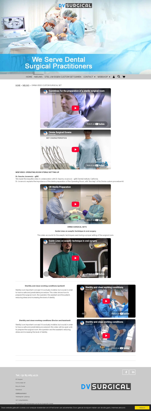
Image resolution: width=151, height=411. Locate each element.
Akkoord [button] (142, 408)
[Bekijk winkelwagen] (123, 76)
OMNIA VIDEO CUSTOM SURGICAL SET (47, 85)
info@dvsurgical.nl (21, 393)
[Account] (113, 76)
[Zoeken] (118, 76)
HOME (18, 85)
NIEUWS (26, 85)
